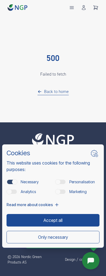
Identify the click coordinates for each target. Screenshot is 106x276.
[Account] (84, 8)
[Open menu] (72, 8)
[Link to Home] (53, 139)
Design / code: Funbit (81, 259)
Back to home (56, 91)
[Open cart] (96, 8)
